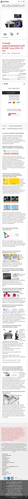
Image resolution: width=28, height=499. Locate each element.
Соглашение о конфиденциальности (10, 466)
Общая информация (6, 455)
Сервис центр (5, 472)
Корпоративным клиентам (8, 462)
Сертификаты (5, 459)
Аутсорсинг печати (6, 473)
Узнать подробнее (11, 92)
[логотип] (4, 1)
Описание (4, 125)
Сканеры (9, 5)
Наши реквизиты (6, 458)
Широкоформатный (16, 5)
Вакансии (4, 465)
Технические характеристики (15, 125)
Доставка (4, 469)
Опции (3, 128)
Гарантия (4, 474)
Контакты (4, 456)
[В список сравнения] (19, 1)
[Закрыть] (25, 496)
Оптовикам (4, 463)
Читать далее (23, 73)
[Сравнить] (24, 84)
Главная (4, 5)
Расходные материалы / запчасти (15, 128)
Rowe (20, 110)
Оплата (3, 470)
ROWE (23, 5)
